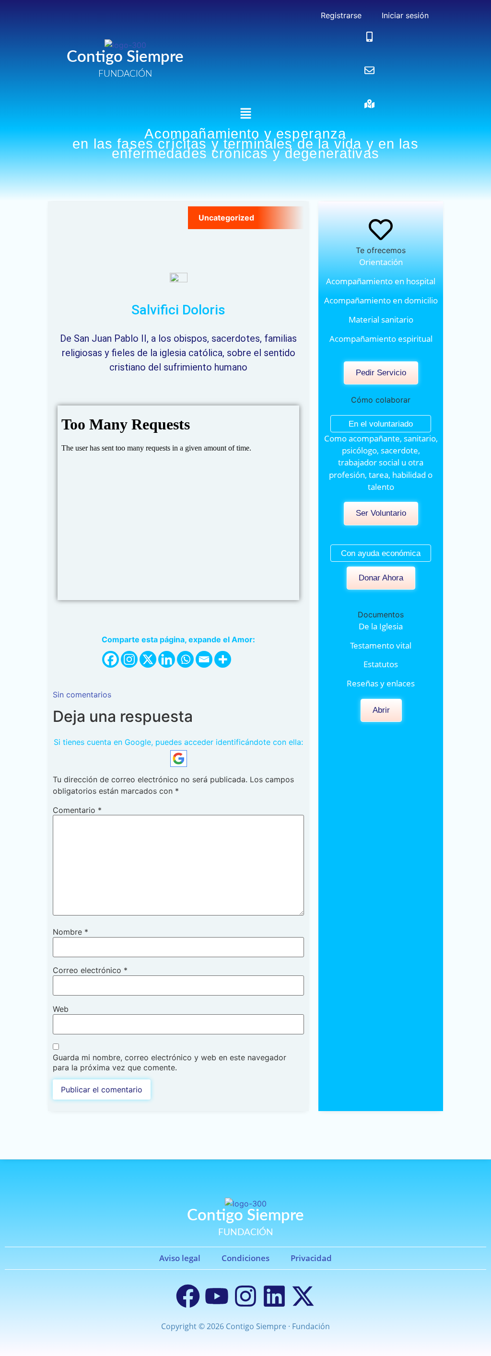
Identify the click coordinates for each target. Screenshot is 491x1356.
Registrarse (340, 15)
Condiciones (245, 1257)
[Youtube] (217, 1296)
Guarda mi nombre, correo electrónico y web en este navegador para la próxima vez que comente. (169, 1062)
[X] (148, 659)
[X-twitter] (303, 1296)
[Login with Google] (178, 758)
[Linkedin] (166, 659)
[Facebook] (110, 659)
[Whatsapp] (185, 659)
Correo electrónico (90, 970)
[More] (222, 659)
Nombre (70, 932)
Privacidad (311, 1257)
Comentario (77, 810)
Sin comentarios (82, 694)
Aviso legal (179, 1257)
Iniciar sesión (404, 15)
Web (61, 1009)
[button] (245, 114)
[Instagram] (129, 659)
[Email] (204, 659)
